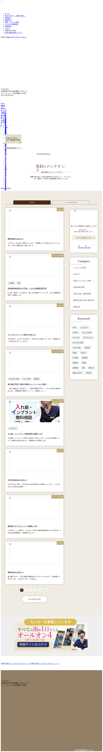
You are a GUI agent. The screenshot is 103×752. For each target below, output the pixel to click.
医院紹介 (8, 18)
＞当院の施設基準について (83, 750)
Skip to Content (6, 188)
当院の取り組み (3, 122)
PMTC (74, 327)
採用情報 (8, 26)
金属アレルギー (77, 372)
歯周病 (84, 362)
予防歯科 (87, 347)
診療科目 (8, 20)
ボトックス (76, 337)
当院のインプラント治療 (82, 280)
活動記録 (76, 307)
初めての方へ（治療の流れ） (15, 16)
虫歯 (19, 283)
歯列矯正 (36, 379)
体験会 (75, 352)
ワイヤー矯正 (27, 379)
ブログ (7, 28)
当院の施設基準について (14, 32)
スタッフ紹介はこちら (84, 237)
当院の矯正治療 (78, 287)
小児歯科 (11, 283)
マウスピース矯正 (14, 379)
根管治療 (84, 357)
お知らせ (76, 274)
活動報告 (75, 367)
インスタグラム (71, 202)
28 (47, 590)
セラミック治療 (86, 332)
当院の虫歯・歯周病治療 (82, 293)
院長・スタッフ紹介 (12, 22)
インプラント (13, 428)
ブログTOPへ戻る (34, 599)
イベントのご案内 (79, 267)
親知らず (91, 367)
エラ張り (75, 332)
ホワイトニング (88, 337)
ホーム (7, 13)
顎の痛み (88, 372)
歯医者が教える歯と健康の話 (83, 300)
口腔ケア (83, 352)
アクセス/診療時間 (11, 24)
